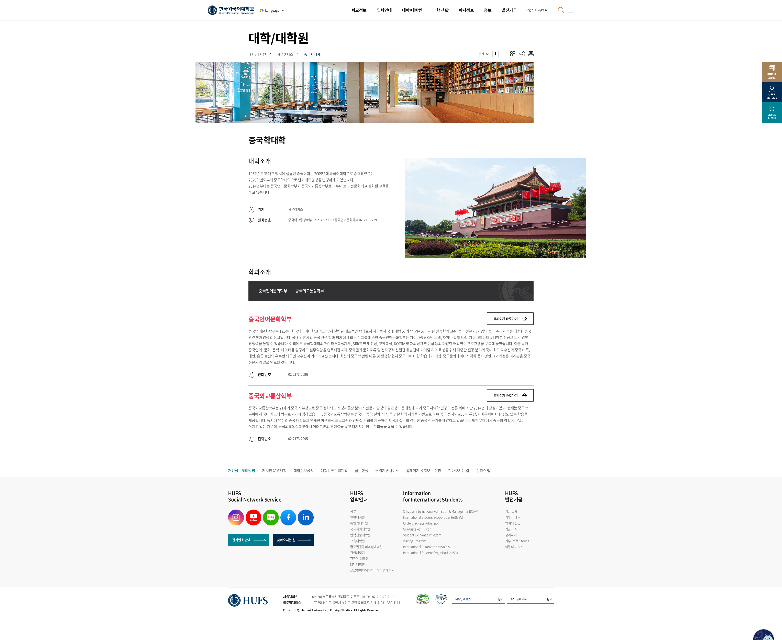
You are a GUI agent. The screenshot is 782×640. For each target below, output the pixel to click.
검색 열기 (561, 10)
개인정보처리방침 (241, 470)
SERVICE (772, 96)
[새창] (236, 512)
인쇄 (530, 53)
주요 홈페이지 (518, 599)
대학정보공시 (303, 470)
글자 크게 (495, 54)
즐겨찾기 (512, 53)
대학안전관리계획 (334, 470)
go (500, 598)
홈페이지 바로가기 (505, 318)
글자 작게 (503, 54)
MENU (772, 116)
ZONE (772, 76)
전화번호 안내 (241, 539)
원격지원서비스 (387, 470)
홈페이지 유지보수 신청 (423, 470)
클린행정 (361, 470)
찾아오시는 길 (458, 470)
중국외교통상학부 (309, 291)
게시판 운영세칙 (274, 470)
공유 (521, 53)
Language (272, 10)
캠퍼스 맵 (483, 470)
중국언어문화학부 (273, 291)
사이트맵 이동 (571, 10)
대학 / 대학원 (463, 599)
